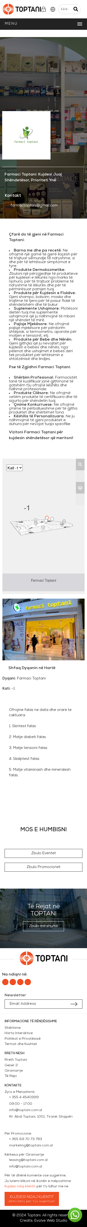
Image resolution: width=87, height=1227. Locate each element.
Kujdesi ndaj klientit (20, 1186)
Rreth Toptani (16, 1060)
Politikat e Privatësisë (23, 1039)
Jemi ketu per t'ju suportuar (31, 1201)
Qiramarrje (14, 1071)
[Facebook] (5, 982)
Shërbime (13, 1028)
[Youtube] (28, 982)
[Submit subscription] (74, 1004)
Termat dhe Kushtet (21, 1044)
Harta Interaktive (19, 1033)
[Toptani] (20, 9)
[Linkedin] (20, 982)
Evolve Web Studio (50, 1221)
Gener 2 (12, 1065)
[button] (43, 853)
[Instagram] (13, 982)
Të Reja (11, 1076)
